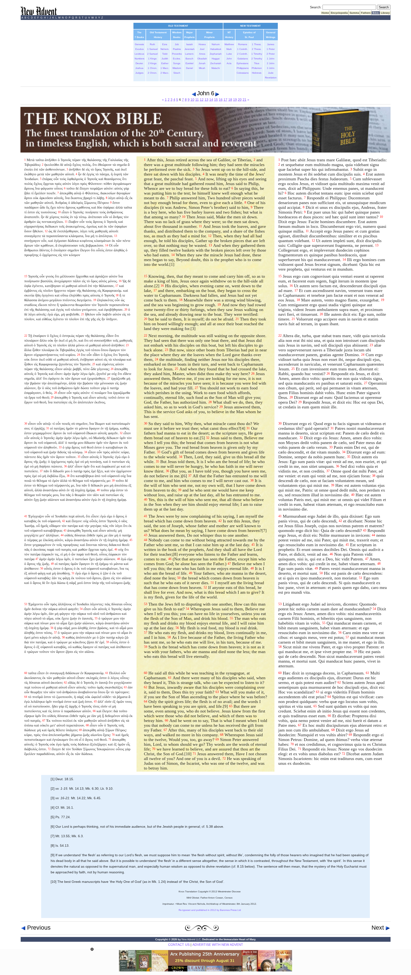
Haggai (216, 58)
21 (244, 99)
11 (197, 99)
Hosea (202, 44)
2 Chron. (152, 73)
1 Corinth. (242, 49)
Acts (229, 63)
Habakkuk (215, 49)
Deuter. (139, 63)
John (229, 58)
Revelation (271, 77)
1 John (270, 58)
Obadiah (202, 58)
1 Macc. (165, 68)
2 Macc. (165, 73)
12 (202, 99)
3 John (270, 68)
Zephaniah (216, 54)
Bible (376, 12)
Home (325, 12)
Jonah (202, 63)
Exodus (139, 49)
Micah (202, 68)
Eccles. (177, 58)
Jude (271, 73)
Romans (242, 44)
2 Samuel (152, 54)
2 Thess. (256, 49)
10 (192, 99)
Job (177, 44)
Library (385, 12)
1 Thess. (256, 44)
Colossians (243, 73)
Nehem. (165, 49)
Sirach (176, 73)
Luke (229, 54)
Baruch (189, 58)
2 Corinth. (242, 54)
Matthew (229, 44)
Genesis (139, 44)
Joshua (139, 68)
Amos (202, 54)
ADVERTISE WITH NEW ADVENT (217, 944)
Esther (164, 63)
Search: (316, 7)
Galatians (242, 58)
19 (235, 99)
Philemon (257, 68)
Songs (176, 63)
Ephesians (242, 63)
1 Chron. (152, 68)
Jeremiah (190, 49)
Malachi (215, 68)
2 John (270, 63)
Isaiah (189, 44)
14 (211, 99)
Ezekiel (189, 63)
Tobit (164, 54)
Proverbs (177, 54)
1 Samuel (152, 49)
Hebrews (256, 73)
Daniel (189, 68)
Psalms (177, 49)
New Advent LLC (191, 939)
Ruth (152, 44)
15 (216, 99)
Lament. (189, 54)
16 (221, 99)
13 (206, 99)
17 (225, 99)
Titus (256, 63)
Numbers (139, 58)
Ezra (164, 44)
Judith (164, 58)
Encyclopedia (339, 12)
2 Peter (271, 54)
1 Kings (152, 58)
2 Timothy (256, 58)
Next (379, 927)
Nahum (216, 44)
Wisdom (176, 68)
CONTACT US (179, 944)
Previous (38, 927)
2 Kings (152, 63)
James (270, 44)
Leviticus (139, 54)
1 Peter (271, 49)
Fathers (365, 12)
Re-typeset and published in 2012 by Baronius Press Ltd (210, 910)
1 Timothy (256, 54)
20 (240, 99)
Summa (354, 12)
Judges (139, 73)
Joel (202, 49)
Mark (229, 49)
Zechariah (215, 63)
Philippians (243, 68)
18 (230, 99)
